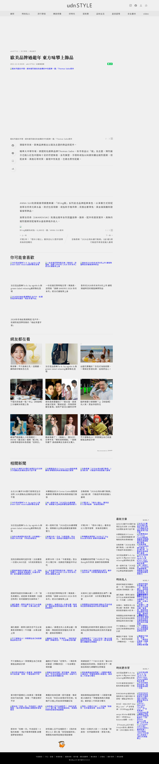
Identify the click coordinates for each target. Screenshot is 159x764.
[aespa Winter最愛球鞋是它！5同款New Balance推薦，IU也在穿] (143, 717)
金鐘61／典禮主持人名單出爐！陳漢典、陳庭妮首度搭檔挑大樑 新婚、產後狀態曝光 (61, 630)
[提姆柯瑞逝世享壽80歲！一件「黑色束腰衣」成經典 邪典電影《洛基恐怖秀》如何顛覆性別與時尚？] (26, 580)
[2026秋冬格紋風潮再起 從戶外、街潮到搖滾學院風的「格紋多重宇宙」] (26, 306)
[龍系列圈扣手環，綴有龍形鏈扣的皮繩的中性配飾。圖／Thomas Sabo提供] (61, 102)
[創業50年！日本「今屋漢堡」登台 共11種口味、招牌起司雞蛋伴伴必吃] (61, 546)
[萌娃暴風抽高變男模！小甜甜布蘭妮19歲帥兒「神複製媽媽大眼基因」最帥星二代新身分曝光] (96, 682)
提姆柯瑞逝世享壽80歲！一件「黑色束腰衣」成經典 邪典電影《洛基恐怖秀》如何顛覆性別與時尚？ (26, 596)
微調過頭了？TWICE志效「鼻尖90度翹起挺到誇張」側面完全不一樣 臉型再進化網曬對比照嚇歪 (96, 664)
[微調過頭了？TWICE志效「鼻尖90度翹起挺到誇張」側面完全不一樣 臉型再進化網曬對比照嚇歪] (96, 648)
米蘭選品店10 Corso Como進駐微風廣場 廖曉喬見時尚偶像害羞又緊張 (61, 494)
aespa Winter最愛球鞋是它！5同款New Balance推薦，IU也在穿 (125, 718)
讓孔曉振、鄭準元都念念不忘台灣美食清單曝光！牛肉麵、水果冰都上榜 (26, 630)
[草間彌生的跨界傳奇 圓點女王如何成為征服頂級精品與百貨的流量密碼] (96, 614)
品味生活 (100, 13)
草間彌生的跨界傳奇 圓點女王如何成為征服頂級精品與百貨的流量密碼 (96, 630)
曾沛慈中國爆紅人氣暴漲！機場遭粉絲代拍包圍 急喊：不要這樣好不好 (26, 698)
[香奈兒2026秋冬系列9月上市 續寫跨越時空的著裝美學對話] (96, 273)
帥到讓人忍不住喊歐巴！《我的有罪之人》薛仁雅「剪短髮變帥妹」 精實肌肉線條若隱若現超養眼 (61, 731)
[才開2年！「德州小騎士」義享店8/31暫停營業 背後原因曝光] (96, 512)
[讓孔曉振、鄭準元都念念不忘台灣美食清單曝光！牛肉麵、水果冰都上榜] (26, 614)
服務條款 (68, 756)
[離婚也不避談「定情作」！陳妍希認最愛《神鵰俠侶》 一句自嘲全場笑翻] (61, 648)
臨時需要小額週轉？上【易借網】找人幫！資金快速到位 (95, 403)
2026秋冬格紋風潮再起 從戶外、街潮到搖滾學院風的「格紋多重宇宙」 (26, 322)
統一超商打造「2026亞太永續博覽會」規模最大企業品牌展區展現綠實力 (61, 528)
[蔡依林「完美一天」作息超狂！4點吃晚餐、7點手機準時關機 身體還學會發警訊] (26, 716)
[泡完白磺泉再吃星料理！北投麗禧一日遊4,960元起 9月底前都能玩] (26, 546)
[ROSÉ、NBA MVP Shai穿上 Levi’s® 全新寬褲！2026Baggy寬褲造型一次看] (143, 706)
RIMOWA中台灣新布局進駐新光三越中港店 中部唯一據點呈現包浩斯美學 (125, 697)
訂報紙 (102, 756)
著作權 (75, 756)
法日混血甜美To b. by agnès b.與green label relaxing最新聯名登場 (26, 288)
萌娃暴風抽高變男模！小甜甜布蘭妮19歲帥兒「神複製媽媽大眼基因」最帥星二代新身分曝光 (96, 698)
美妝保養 (57, 13)
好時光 (72, 13)
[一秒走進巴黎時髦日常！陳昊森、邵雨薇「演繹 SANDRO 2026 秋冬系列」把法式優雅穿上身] (61, 273)
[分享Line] (12, 153)
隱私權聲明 (84, 756)
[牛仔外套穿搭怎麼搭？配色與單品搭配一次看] (143, 686)
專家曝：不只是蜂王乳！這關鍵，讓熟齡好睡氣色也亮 (25, 367)
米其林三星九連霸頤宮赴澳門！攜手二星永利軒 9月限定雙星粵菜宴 (96, 596)
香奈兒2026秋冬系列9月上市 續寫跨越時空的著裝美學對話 (96, 287)
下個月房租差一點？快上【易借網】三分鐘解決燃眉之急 (26, 403)
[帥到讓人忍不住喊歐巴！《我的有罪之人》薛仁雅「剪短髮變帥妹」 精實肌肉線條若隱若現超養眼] (61, 716)
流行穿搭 (42, 13)
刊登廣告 (39, 756)
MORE (145, 520)
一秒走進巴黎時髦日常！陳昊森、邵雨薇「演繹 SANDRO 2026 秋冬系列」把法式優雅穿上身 (61, 288)
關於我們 (111, 756)
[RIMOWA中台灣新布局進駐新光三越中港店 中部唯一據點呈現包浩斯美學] (143, 696)
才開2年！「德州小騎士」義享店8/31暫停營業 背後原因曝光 (96, 527)
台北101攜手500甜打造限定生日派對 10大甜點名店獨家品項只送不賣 (25, 494)
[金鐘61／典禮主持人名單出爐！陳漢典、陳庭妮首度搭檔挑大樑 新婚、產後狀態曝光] (61, 614)
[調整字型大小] (12, 168)
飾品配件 (33, 51)
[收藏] (12, 161)
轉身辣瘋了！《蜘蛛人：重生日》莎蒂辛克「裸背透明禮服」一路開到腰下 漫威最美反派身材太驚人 (60, 439)
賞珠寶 (86, 13)
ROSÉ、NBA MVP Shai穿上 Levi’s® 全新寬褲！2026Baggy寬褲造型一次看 (126, 708)
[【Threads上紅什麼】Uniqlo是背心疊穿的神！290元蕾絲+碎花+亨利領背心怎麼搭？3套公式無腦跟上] (143, 727)
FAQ (46, 756)
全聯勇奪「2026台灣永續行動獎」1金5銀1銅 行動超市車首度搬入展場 (96, 494)
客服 (51, 756)
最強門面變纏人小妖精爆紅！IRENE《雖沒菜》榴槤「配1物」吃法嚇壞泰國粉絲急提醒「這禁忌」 (26, 439)
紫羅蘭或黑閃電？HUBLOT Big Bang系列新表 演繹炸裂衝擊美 (95, 560)
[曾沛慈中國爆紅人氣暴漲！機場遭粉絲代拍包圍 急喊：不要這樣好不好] (26, 682)
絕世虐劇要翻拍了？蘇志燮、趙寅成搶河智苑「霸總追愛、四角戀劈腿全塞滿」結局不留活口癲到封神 (60, 404)
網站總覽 (120, 756)
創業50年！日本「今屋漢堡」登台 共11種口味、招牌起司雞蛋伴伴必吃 (62, 562)
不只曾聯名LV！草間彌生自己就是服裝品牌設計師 (95, 438)
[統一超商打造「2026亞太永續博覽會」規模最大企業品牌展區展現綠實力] (61, 512)
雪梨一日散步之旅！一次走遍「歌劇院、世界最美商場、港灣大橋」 (96, 730)
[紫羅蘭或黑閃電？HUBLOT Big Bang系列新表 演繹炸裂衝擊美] (96, 546)
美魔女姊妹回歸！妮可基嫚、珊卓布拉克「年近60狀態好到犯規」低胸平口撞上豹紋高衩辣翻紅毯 (61, 698)
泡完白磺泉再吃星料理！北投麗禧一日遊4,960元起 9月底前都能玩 (26, 560)
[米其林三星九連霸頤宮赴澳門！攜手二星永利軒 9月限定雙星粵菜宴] (96, 580)
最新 (12, 13)
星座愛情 (116, 13)
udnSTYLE (14, 51)
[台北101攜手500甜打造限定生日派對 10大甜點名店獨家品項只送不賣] (26, 478)
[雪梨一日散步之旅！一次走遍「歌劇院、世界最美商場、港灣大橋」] (96, 716)
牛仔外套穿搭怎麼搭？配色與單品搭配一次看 (125, 684)
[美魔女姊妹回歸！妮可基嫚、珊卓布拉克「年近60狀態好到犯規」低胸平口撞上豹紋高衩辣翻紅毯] (61, 682)
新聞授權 (59, 756)
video (146, 13)
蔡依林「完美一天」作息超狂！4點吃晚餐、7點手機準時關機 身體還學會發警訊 (26, 731)
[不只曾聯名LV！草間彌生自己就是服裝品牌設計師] (26, 648)
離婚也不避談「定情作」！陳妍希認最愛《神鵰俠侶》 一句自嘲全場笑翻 (61, 664)
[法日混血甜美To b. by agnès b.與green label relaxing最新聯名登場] (26, 273)
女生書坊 (132, 13)
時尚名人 (26, 13)
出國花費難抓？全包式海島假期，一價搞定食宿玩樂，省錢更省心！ (95, 367)
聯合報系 (94, 756)
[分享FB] (12, 145)
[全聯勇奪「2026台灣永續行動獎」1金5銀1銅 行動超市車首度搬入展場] (96, 478)
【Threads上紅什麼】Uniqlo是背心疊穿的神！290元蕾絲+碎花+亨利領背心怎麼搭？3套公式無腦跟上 (125, 729)
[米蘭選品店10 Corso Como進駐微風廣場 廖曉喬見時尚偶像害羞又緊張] (61, 478)
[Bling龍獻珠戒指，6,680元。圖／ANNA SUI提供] (66, 227)
